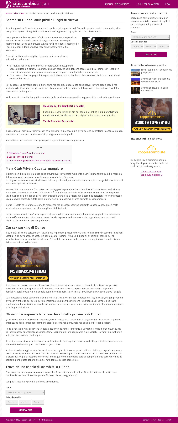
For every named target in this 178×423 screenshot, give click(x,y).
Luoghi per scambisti (147, 4)
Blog (167, 4)
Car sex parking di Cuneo (20, 157)
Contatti (146, 420)
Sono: (8, 387)
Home (9, 13)
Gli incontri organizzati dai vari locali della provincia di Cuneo (39, 160)
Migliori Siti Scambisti (117, 4)
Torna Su (169, 420)
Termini (153, 420)
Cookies (161, 420)
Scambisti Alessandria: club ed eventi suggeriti (155, 80)
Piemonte (19, 13)
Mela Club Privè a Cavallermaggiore (25, 153)
